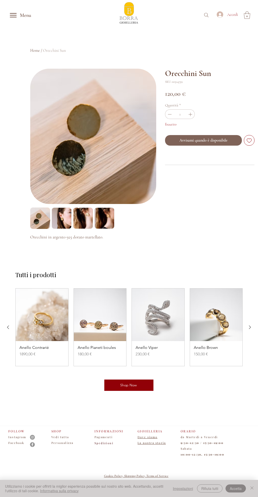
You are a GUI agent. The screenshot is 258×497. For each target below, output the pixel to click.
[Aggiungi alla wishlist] (249, 140)
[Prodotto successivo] (250, 327)
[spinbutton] (180, 114)
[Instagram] (32, 437)
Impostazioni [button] (183, 488)
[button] (247, 15)
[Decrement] (169, 114)
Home (35, 50)
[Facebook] (32, 444)
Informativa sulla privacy (59, 490)
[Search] (206, 15)
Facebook (16, 443)
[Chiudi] (252, 488)
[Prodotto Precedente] (8, 327)
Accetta (236, 488)
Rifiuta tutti (209, 488)
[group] (129, 327)
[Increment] (190, 114)
